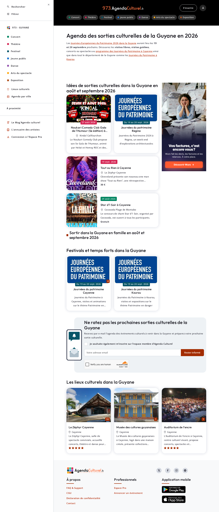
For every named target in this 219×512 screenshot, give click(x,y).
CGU (68, 492)
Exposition (188, 17)
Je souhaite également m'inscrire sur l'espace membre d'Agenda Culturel (131, 343)
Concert (75, 17)
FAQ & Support (74, 487)
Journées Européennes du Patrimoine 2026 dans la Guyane (103, 43)
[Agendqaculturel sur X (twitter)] (159, 470)
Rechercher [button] (16, 6)
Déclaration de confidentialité (83, 498)
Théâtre (92, 17)
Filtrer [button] (13, 14)
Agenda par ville (19, 96)
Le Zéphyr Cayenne (81, 427)
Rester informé (192, 352)
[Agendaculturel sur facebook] (167, 470)
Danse (145, 17)
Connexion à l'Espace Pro (24, 137)
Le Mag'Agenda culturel (23, 122)
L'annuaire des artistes (23, 129)
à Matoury (88, 131)
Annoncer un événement (128, 492)
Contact (70, 503)
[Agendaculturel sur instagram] (176, 470)
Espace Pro (120, 487)
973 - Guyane (20, 27)
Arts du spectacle (165, 17)
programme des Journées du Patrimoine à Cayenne (124, 51)
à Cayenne (116, 168)
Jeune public (126, 17)
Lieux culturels (18, 89)
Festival (108, 17)
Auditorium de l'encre (178, 427)
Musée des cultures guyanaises (136, 427)
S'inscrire (188, 7)
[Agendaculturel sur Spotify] (185, 470)
